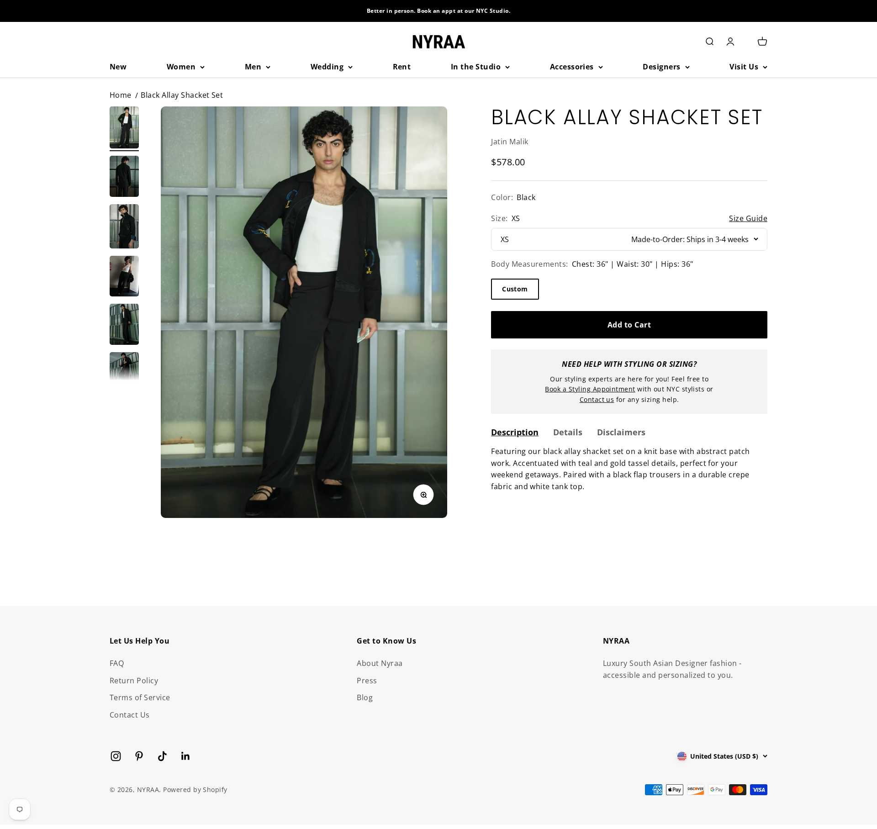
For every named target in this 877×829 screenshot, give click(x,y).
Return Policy (134, 681)
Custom (515, 288)
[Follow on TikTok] (162, 756)
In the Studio (476, 67)
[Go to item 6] (124, 374)
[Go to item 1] (124, 128)
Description (515, 431)
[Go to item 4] (124, 277)
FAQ (117, 663)
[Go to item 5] (124, 326)
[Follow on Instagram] (116, 756)
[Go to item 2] (124, 178)
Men (253, 67)
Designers (661, 67)
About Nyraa (379, 663)
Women (181, 67)
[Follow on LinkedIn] (186, 756)
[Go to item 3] (124, 227)
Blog (365, 697)
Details (567, 431)
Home (121, 95)
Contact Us (130, 715)
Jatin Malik (509, 141)
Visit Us (743, 67)
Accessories (572, 67)
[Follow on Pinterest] (139, 756)
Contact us (597, 399)
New (118, 67)
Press (367, 681)
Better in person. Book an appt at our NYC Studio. (439, 11)
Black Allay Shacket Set (182, 95)
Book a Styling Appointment (590, 389)
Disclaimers (621, 431)
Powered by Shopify (195, 789)
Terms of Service (140, 697)
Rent (402, 67)
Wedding (327, 67)
